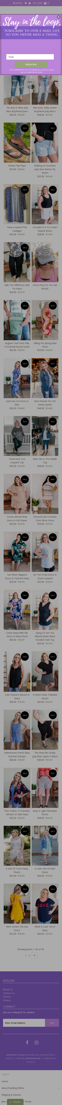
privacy (31, 87)
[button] (59, 17)
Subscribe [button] (31, 64)
